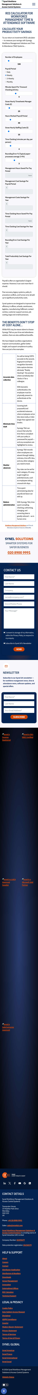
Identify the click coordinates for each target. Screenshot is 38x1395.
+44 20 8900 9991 (15, 1220)
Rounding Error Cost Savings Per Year (17, 241)
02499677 (21, 1240)
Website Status (8, 1377)
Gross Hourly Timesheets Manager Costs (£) (18, 102)
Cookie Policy (7, 1308)
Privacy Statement (9, 1330)
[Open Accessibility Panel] (4, 1391)
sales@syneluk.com (15, 1225)
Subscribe (19, 716)
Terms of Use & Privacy (11, 1338)
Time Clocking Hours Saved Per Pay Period (18, 215)
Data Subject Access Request (13, 1312)
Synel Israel (6, 1361)
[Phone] (29, 1183)
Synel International (9, 1358)
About (4, 1258)
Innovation (6, 1284)
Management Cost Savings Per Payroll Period (16, 182)
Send (19, 649)
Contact (5, 1266)
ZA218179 (27, 1245)
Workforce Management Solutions (15, 525)
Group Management (10, 1281)
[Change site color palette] (5, 1385)
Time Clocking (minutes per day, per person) (19, 140)
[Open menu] (33, 4)
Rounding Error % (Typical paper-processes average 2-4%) (18, 155)
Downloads (6, 1277)
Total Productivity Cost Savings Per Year (18, 257)
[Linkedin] (4, 1183)
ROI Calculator (8, 1292)
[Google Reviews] (24, 1183)
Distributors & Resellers (11, 1273)
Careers (5, 1262)
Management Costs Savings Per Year (17, 198)
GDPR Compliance (9, 1319)
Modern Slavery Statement (12, 1327)
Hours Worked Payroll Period (16, 116)
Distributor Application (11, 1269)
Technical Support (9, 1296)
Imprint (5, 1323)
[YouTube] (19, 1183)
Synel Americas (8, 1350)
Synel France (7, 1354)
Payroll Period (10, 68)
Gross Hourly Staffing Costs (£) (16, 127)
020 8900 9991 (19, 552)
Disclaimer (6, 1315)
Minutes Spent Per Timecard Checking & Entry (16, 88)
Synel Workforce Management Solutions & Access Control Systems (18, 1231)
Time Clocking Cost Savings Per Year (19, 226)
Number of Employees (13, 57)
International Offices (10, 1288)
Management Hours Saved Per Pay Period (18, 169)
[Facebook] (14, 1183)
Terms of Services (9, 1334)
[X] (9, 1183)
